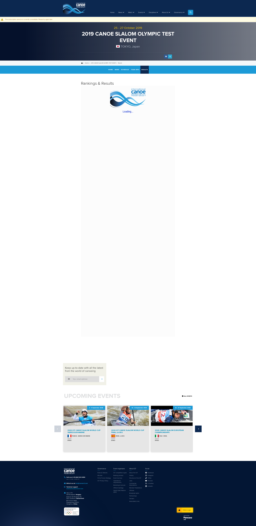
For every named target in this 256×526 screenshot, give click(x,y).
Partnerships (133, 496)
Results (144, 69)
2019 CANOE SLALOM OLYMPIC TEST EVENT (103, 63)
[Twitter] (170, 57)
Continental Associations (133, 484)
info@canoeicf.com (82, 483)
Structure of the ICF (135, 478)
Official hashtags (118, 488)
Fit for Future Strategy (104, 478)
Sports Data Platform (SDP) (119, 491)
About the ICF (133, 472)
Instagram (150, 475)
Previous (57, 429)
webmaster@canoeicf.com (74, 488)
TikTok (149, 478)
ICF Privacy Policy (103, 480)
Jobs (130, 480)
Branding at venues (119, 485)
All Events (188, 396)
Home (112, 12)
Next (198, 429)
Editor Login (187, 510)
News (120, 12)
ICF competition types (120, 472)
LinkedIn (150, 486)
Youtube (150, 480)
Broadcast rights (134, 493)
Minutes (100, 475)
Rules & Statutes (102, 472)
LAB (185, 519)
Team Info (135, 69)
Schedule (125, 69)
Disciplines (152, 12)
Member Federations (135, 488)
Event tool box (117, 478)
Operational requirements (117, 481)
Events (87, 63)
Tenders (131, 498)
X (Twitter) (151, 483)
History (131, 475)
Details (69, 440)
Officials (131, 490)
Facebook (151, 472)
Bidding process (118, 475)
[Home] (74, 8)
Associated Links (134, 501)
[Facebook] (166, 57)
